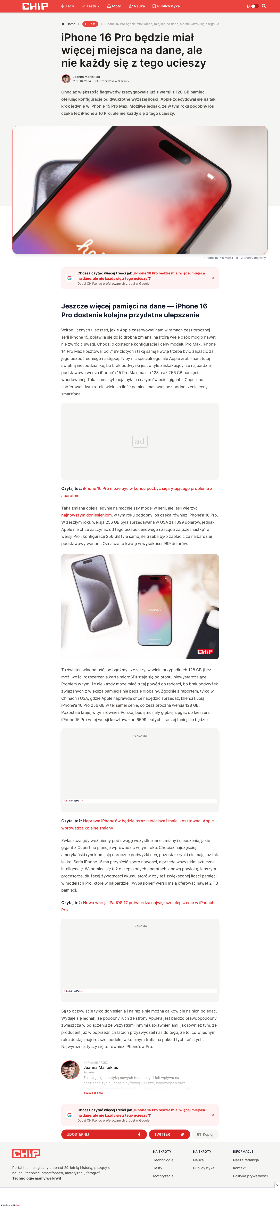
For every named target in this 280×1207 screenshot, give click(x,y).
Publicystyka (168, 6)
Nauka (139, 6)
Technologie (163, 1160)
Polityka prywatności (250, 1176)
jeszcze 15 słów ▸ (94, 1092)
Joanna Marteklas (86, 76)
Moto (116, 6)
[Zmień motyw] (252, 6)
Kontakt (239, 1168)
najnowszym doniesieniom (86, 515)
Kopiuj (208, 1134)
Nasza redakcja (246, 1160)
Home (71, 24)
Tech (70, 6)
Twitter (162, 1134)
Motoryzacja (163, 1176)
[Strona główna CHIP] (35, 6)
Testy (91, 6)
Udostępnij (78, 1134)
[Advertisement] (140, 768)
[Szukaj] (264, 6)
